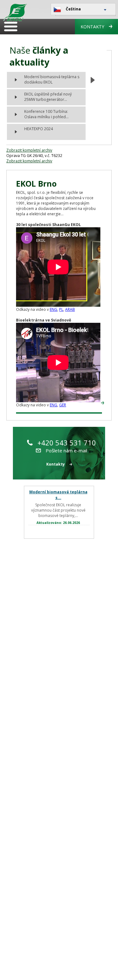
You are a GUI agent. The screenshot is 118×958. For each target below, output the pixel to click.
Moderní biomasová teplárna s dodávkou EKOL (51, 79)
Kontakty (92, 27)
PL (61, 309)
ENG (53, 309)
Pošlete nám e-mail (66, 450)
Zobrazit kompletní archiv (29, 150)
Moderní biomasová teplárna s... (58, 494)
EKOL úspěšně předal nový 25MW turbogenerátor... (48, 96)
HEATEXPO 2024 (38, 128)
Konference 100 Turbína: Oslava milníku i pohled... (46, 114)
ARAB (70, 309)
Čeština (73, 9)
